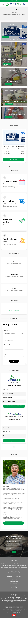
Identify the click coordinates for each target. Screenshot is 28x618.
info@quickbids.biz (14, 583)
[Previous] (2, 31)
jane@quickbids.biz (14, 581)
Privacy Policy (10, 610)
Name (5, 351)
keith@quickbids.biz (14, 579)
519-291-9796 (14, 587)
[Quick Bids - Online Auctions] (15, 4)
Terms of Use (24, 609)
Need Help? (6, 609)
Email (5, 337)
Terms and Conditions (15, 609)
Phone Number (7, 344)
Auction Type (7, 330)
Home (2, 609)
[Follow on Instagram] (12, 572)
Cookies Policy (17, 610)
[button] (9, 166)
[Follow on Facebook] (9, 572)
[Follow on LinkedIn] (19, 572)
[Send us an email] (16, 572)
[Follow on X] (14, 572)
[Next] (26, 31)
